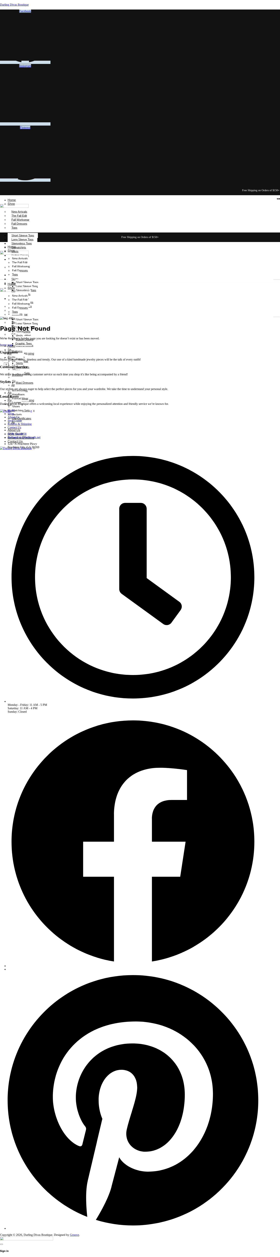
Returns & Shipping (20, 424)
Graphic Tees (23, 343)
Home (12, 200)
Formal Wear (20, 398)
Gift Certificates (21, 418)
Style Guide (15, 420)
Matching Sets (21, 410)
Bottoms (17, 351)
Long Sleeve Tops (22, 239)
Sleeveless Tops (21, 243)
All (12, 385)
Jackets (17, 414)
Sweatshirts (18, 247)
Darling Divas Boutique (14, 4)
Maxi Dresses (24, 382)
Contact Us (15, 441)
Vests (19, 335)
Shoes (16, 406)
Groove (74, 1234)
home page (6, 344)
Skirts (19, 363)
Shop (11, 413)
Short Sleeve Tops (22, 235)
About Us (14, 346)
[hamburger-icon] (278, 198)
